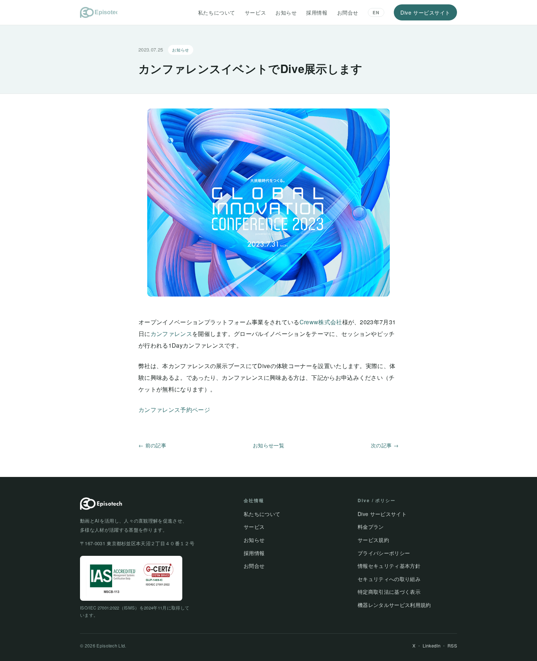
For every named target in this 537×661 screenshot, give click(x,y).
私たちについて (216, 12)
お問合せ (347, 12)
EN (376, 12)
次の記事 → (385, 445)
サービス (255, 12)
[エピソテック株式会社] (98, 12)
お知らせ (286, 12)
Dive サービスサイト (425, 12)
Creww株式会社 (321, 322)
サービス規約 (373, 539)
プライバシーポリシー (384, 553)
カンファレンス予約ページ (174, 409)
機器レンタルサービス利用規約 (394, 604)
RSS (452, 645)
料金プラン (371, 526)
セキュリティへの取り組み (389, 578)
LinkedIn (432, 645)
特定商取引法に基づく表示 (389, 591)
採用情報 (316, 12)
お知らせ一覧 (268, 445)
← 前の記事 (152, 445)
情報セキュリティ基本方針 (389, 565)
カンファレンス (171, 333)
